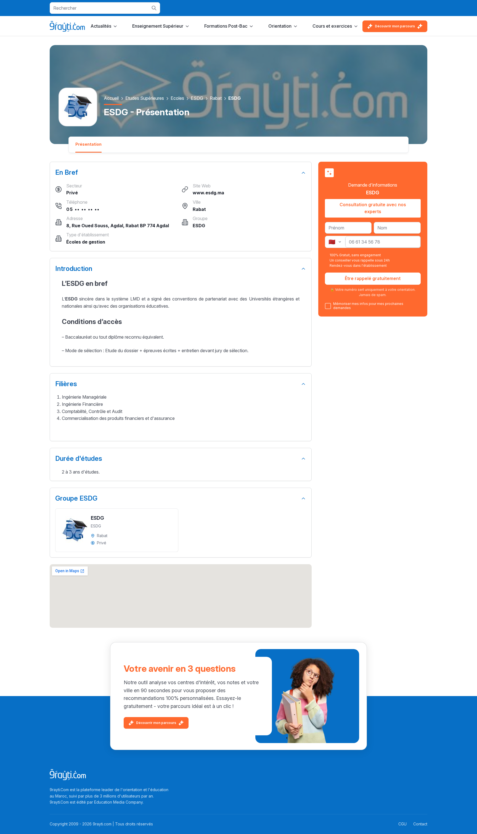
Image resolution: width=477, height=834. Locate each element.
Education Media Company (118, 802)
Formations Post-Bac (225, 26)
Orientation (280, 26)
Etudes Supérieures (144, 98)
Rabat (216, 98)
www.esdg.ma (208, 192)
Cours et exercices (332, 26)
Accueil (111, 98)
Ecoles (177, 98)
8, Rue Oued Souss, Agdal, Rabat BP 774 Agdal (117, 225)
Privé (72, 192)
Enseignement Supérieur (157, 26)
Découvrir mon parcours (395, 26)
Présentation (88, 144)
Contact (420, 824)
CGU (402, 824)
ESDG (197, 98)
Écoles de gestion (85, 242)
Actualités (101, 26)
